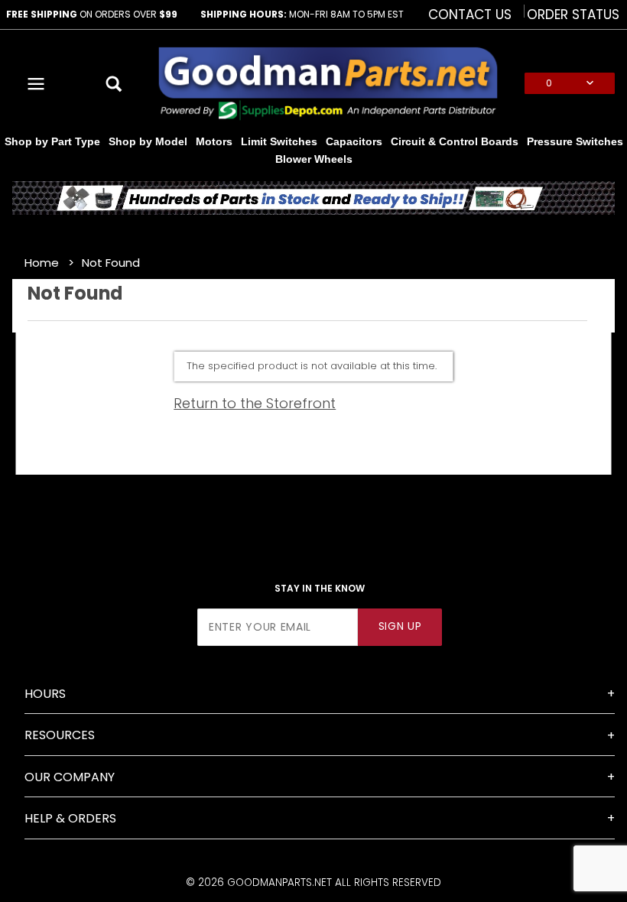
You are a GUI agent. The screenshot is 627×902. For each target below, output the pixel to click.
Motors (214, 141)
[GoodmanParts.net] (327, 82)
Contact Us (470, 14)
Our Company (69, 777)
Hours (45, 693)
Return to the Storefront (255, 403)
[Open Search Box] (115, 83)
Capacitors (354, 141)
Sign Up (400, 626)
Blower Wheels (313, 159)
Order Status (573, 14)
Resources (59, 735)
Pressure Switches (575, 141)
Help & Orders (70, 818)
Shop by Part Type (52, 141)
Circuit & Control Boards (454, 141)
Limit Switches (279, 141)
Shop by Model (148, 141)
